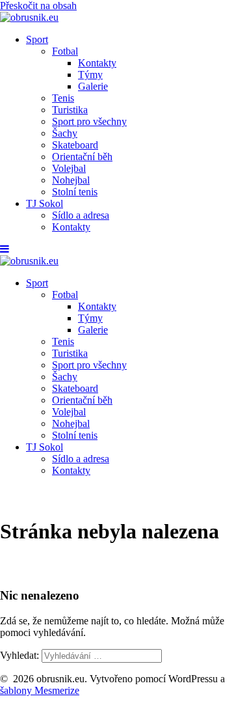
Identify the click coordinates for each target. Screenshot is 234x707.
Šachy (64, 133)
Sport (37, 39)
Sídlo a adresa (80, 215)
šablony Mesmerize (39, 690)
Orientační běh (82, 156)
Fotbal (65, 51)
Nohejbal (71, 180)
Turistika (70, 109)
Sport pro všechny (89, 121)
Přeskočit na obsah (38, 5)
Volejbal (69, 168)
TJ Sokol (44, 203)
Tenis (63, 98)
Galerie (93, 86)
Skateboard (75, 144)
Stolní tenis (75, 191)
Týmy (90, 74)
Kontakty (97, 62)
